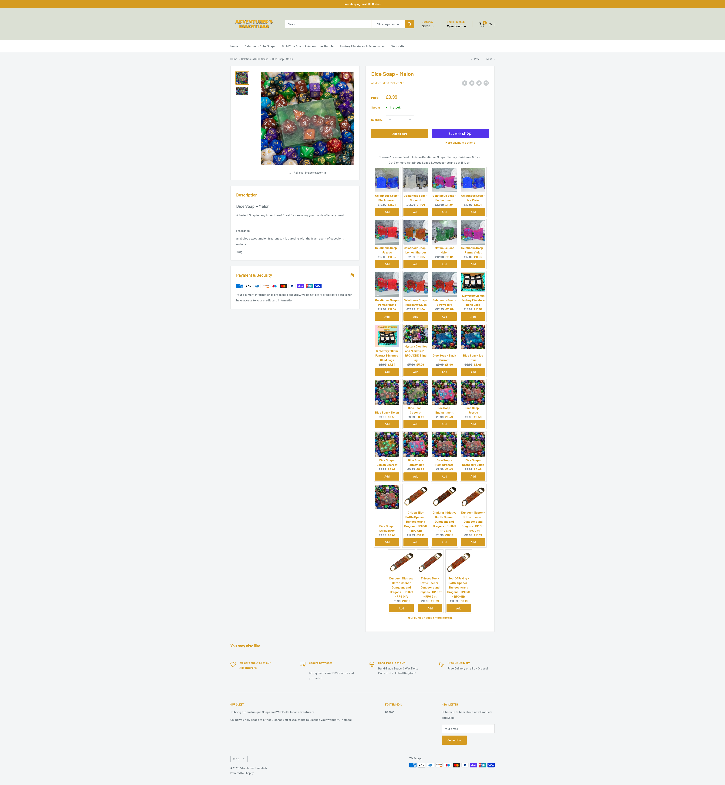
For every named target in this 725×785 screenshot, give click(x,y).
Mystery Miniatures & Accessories (362, 46)
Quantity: (377, 119)
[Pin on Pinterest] (471, 83)
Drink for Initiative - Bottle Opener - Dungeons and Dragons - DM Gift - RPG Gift (444, 521)
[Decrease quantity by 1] (390, 120)
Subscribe (454, 740)
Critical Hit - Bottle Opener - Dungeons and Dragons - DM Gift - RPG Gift (415, 521)
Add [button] (387, 212)
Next (489, 59)
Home (234, 46)
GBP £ (235, 758)
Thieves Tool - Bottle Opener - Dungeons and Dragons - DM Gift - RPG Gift (430, 587)
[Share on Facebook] (464, 83)
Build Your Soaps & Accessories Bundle (308, 46)
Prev (476, 59)
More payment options (460, 142)
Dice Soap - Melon (387, 412)
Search (389, 711)
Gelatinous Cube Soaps (260, 46)
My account (455, 26)
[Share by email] (486, 83)
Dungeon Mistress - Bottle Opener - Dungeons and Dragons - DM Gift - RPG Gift (401, 587)
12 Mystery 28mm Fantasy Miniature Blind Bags (473, 300)
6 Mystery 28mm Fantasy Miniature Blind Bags (387, 355)
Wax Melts (398, 46)
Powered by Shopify (242, 773)
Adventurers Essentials (387, 83)
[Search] (409, 24)
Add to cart (399, 133)
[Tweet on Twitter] (479, 83)
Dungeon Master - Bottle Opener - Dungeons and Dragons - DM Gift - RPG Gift (473, 521)
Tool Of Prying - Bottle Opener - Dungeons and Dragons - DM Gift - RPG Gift (458, 587)
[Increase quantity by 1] (410, 120)
